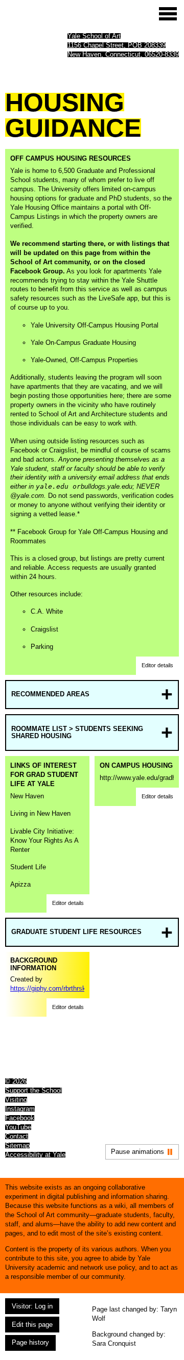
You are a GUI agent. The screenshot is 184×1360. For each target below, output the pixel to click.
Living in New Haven (40, 813)
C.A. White (47, 611)
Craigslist (44, 629)
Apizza (20, 884)
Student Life (28, 867)
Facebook (19, 1118)
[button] (157, 666)
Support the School (33, 1090)
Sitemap (17, 1145)
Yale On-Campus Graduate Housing (83, 342)
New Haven (27, 796)
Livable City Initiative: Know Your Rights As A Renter (44, 840)
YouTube (18, 1127)
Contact (16, 1136)
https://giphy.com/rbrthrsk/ (49, 988)
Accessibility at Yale (35, 1154)
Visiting (16, 1099)
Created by (47, 974)
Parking (42, 646)
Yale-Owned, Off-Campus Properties (84, 360)
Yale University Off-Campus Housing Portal (94, 325)
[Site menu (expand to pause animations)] (168, 13)
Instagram (20, 1109)
